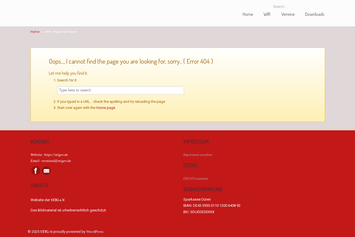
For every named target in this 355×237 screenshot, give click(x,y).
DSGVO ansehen (195, 178)
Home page (105, 108)
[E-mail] (46, 174)
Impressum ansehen (197, 155)
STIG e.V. (51, 9)
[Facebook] (35, 174)
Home (35, 32)
